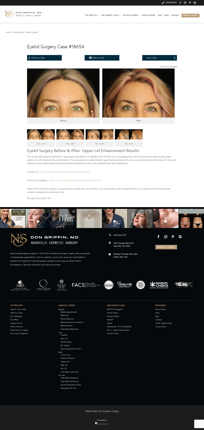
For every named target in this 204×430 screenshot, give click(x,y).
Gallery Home (97, 57)
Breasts (61, 309)
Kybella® (110, 320)
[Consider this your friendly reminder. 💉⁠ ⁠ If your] (38, 221)
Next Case (152, 57)
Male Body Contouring (69, 372)
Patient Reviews (16, 327)
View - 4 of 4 (128, 144)
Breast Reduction (67, 319)
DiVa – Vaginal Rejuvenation (118, 330)
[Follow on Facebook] (158, 237)
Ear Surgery (65, 345)
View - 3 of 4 (99, 144)
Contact (175, 15)
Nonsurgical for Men (68, 388)
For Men (62, 375)
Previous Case (38, 57)
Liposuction (65, 362)
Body (60, 352)
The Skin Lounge (130, 15)
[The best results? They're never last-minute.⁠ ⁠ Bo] (140, 221)
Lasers (109, 323)
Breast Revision (67, 326)
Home (8, 32)
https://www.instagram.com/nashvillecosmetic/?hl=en (74, 180)
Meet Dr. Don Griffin (18, 309)
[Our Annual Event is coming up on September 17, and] (89, 221)
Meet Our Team (16, 313)
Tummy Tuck (65, 355)
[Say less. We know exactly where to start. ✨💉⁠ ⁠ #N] (114, 221)
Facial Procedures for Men (71, 349)
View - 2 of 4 (70, 144)
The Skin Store (112, 333)
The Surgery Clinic (109, 15)
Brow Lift (64, 338)
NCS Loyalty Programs (19, 333)
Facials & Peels (113, 316)
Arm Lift (64, 368)
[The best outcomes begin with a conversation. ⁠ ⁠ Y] (63, 221)
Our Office (14, 320)
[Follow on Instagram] (166, 237)
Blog (166, 15)
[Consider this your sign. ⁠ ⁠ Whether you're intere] (165, 221)
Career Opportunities (163, 323)
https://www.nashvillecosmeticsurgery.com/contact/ (64, 171)
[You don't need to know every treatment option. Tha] (12, 221)
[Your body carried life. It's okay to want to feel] (191, 221)
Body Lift (64, 365)
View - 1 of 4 (41, 144)
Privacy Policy (160, 327)
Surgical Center (16, 323)
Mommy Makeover (68, 358)
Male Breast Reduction (69, 329)
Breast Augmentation (69, 312)
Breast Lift (65, 315)
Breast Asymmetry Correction (72, 322)
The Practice (91, 15)
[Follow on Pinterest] (173, 237)
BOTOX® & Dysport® (115, 309)
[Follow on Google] (180, 237)
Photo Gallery (148, 15)
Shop (160, 15)
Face (60, 332)
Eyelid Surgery (32, 32)
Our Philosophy (16, 316)
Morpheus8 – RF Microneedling (119, 327)
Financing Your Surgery (19, 330)
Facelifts (64, 335)
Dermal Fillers (112, 313)
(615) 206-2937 (120, 235)
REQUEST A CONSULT (166, 247)
